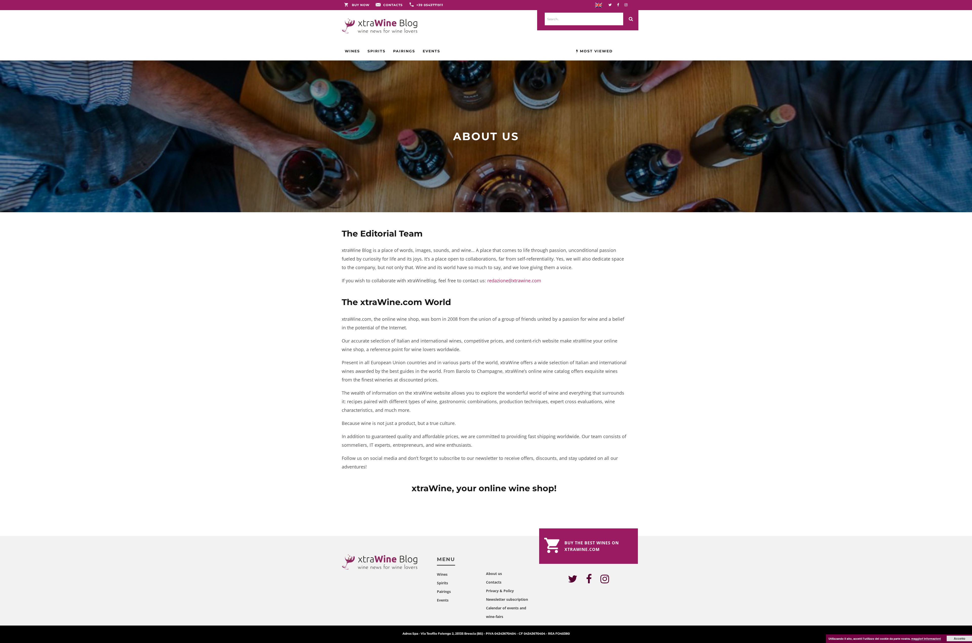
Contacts (393, 5)
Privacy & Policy (500, 590)
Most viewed (595, 51)
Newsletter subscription (507, 599)
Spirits (377, 51)
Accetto (959, 638)
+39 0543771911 (429, 5)
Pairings (404, 51)
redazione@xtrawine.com (514, 280)
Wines (352, 51)
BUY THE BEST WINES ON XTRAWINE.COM (591, 546)
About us (494, 573)
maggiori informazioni (926, 638)
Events (431, 51)
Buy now (361, 5)
